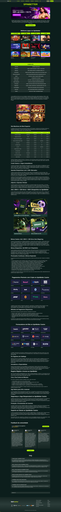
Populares (15, 33)
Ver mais (30, 450)
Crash (35, 33)
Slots (45, 33)
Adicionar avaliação (45, 426)
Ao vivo (25, 33)
